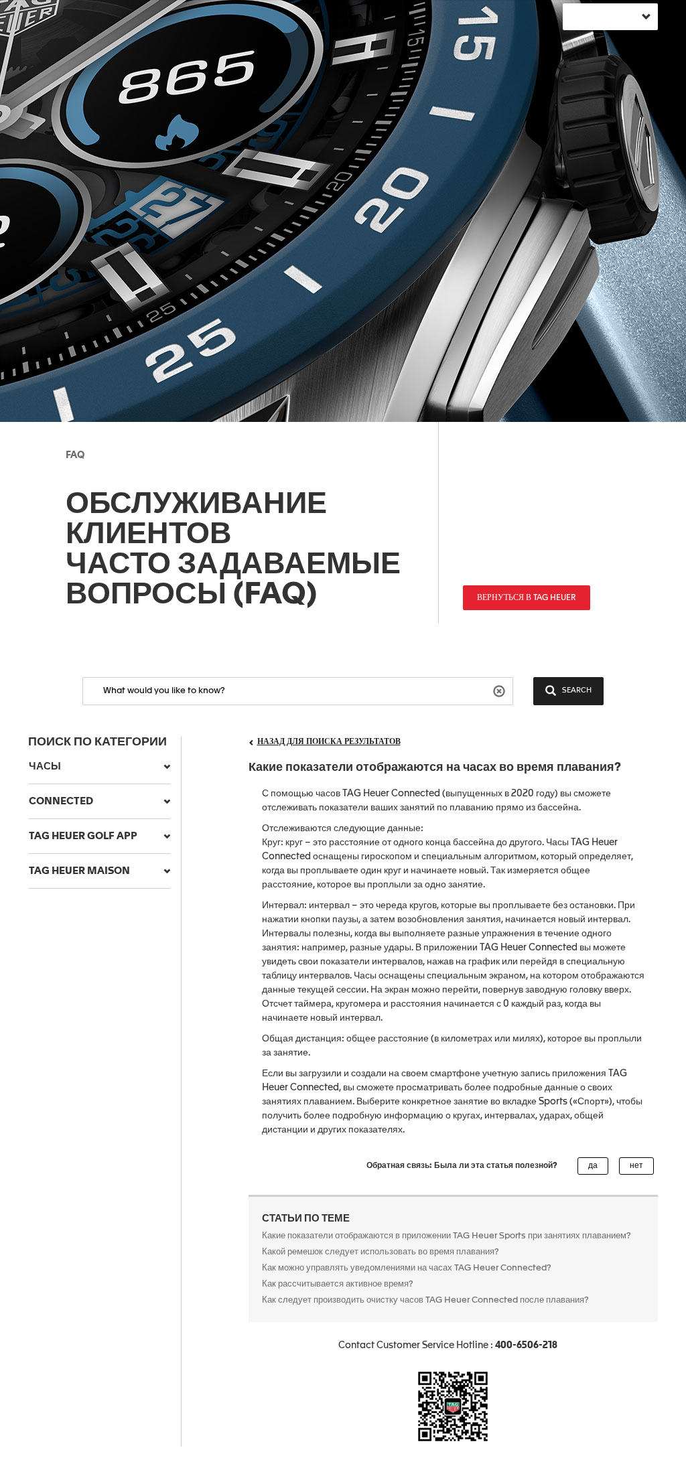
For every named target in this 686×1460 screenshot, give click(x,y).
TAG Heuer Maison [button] (79, 871)
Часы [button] (45, 766)
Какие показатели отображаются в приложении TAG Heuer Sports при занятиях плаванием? (447, 1236)
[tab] (99, 767)
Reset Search (500, 690)
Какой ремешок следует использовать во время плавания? (382, 1252)
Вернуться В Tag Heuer (526, 598)
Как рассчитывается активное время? (337, 1284)
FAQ (75, 455)
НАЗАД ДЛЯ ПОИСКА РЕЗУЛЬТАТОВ (329, 742)
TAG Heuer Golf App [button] (83, 836)
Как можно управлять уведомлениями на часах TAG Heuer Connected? (406, 1268)
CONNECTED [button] (61, 801)
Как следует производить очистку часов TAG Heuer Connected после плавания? (426, 1300)
